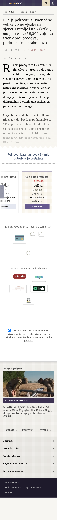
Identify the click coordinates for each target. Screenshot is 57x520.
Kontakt (9, 492)
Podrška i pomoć (13, 487)
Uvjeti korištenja (33, 487)
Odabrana (37, 207)
